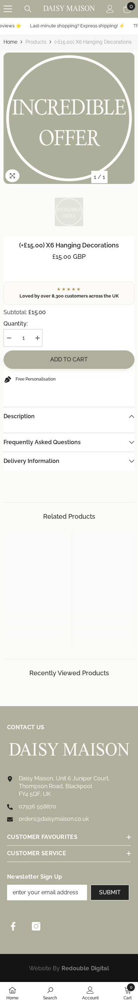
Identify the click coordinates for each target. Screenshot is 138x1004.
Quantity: (16, 323)
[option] (69, 118)
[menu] (8, 9)
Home (10, 42)
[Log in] (110, 9)
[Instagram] (36, 926)
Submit (110, 892)
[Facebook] (13, 926)
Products (35, 42)
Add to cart (69, 359)
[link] (35, 623)
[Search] (28, 9)
